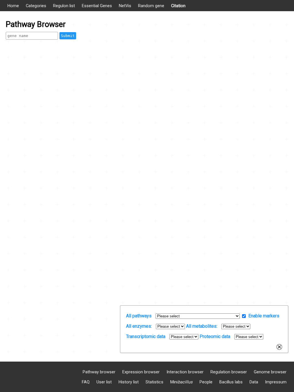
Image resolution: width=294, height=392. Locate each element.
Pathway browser (99, 371)
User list (104, 382)
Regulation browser (228, 371)
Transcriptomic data (145, 336)
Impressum (276, 382)
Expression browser (141, 371)
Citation (178, 5)
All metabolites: (201, 326)
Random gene (151, 5)
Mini (181, 382)
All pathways (139, 316)
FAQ (86, 382)
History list (129, 382)
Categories (36, 5)
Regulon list (64, 5)
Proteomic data (215, 336)
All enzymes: (139, 326)
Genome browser (270, 371)
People (206, 382)
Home (13, 5)
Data (253, 382)
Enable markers (263, 316)
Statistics (154, 382)
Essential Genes (97, 5)
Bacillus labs (231, 382)
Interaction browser (185, 371)
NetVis (125, 5)
